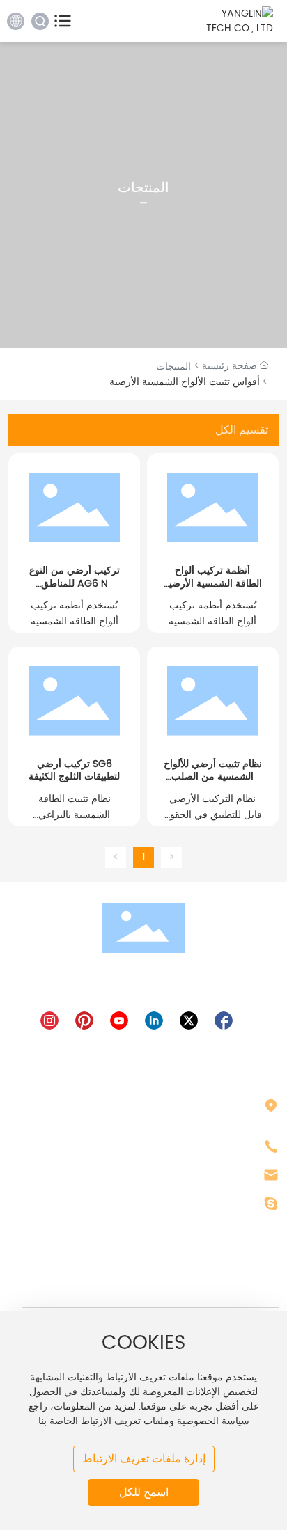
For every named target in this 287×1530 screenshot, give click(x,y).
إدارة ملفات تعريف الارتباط (143, 1459)
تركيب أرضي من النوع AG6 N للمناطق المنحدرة (74, 583)
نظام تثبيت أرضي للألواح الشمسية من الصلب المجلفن (213, 776)
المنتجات (173, 366)
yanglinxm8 (227, 1203)
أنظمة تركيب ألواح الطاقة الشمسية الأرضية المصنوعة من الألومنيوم (213, 583)
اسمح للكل (144, 1492)
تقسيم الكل (241, 430)
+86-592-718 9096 (208, 1146)
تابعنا (244, 1254)
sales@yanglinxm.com (196, 1175)
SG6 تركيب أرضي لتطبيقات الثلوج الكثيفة (74, 770)
